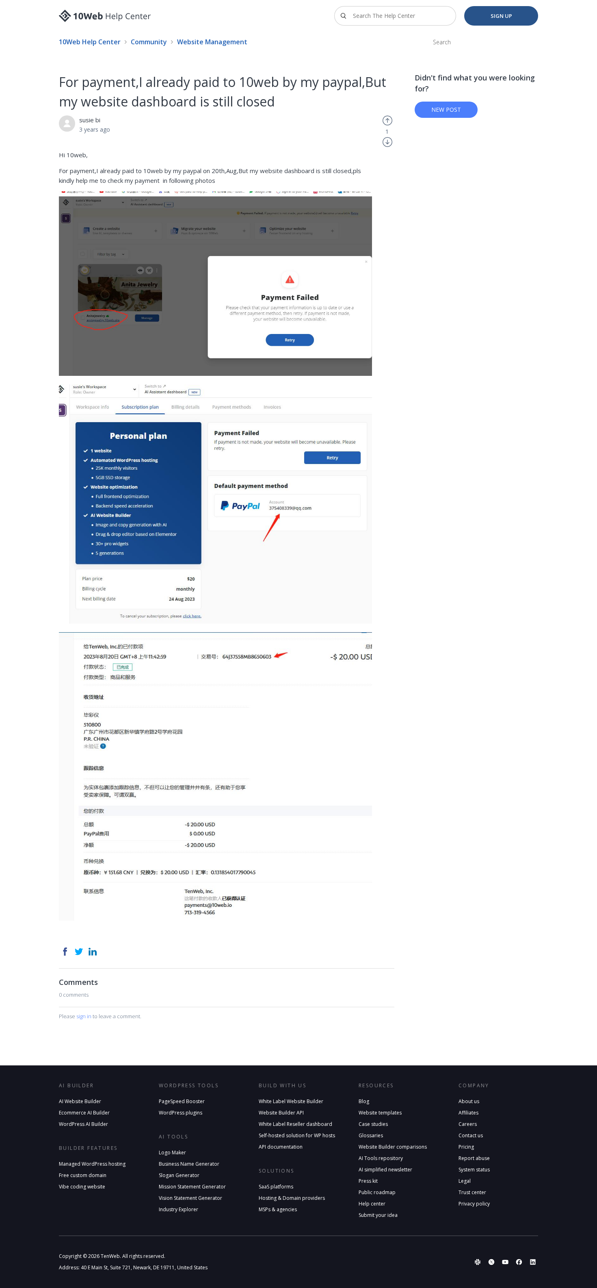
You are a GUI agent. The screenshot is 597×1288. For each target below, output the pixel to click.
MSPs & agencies (278, 1209)
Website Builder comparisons (393, 1146)
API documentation (281, 1146)
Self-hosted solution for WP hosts (297, 1135)
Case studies (373, 1124)
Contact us (471, 1135)
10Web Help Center (90, 41)
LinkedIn (93, 951)
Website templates (380, 1112)
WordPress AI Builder (83, 1124)
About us (469, 1101)
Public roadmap (377, 1192)
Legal (465, 1180)
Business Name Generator (189, 1163)
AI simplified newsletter (385, 1169)
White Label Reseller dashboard (295, 1124)
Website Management (212, 41)
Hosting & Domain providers (292, 1198)
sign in (83, 1016)
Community (149, 41)
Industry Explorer (178, 1209)
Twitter (79, 951)
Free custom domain (82, 1175)
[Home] (105, 16)
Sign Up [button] (501, 16)
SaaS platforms (276, 1186)
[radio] (387, 120)
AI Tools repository (381, 1158)
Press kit (368, 1180)
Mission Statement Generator (192, 1186)
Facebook (65, 951)
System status (474, 1169)
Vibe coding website (82, 1186)
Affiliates (468, 1112)
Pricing (466, 1146)
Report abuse (474, 1158)
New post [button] (446, 109)
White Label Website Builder (291, 1101)
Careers (468, 1124)
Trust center (472, 1192)
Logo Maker (172, 1152)
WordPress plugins (180, 1112)
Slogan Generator (179, 1175)
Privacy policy (474, 1203)
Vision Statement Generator (190, 1198)
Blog (364, 1101)
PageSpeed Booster (182, 1101)
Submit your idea (378, 1215)
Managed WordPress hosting (92, 1163)
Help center (372, 1203)
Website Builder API (281, 1112)
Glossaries (371, 1135)
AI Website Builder (80, 1101)
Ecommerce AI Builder (84, 1112)
